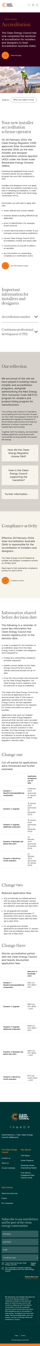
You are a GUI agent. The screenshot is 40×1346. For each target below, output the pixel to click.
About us (5, 1163)
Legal (16, 1335)
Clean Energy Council (19, 1340)
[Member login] (33, 5)
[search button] (29, 5)
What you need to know (23, 100)
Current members (8, 1168)
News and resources (9, 1193)
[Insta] (14, 1127)
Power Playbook (27, 1160)
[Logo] (20, 1117)
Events (4, 1198)
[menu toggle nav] (37, 5)
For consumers (7, 1203)
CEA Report (25, 1156)
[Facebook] (10, 1127)
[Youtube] (24, 1127)
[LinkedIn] (17, 1127)
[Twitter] (21, 1127)
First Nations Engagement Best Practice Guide (27, 1175)
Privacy (23, 1335)
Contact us (6, 1158)
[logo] (7, 4)
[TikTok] (28, 1127)
